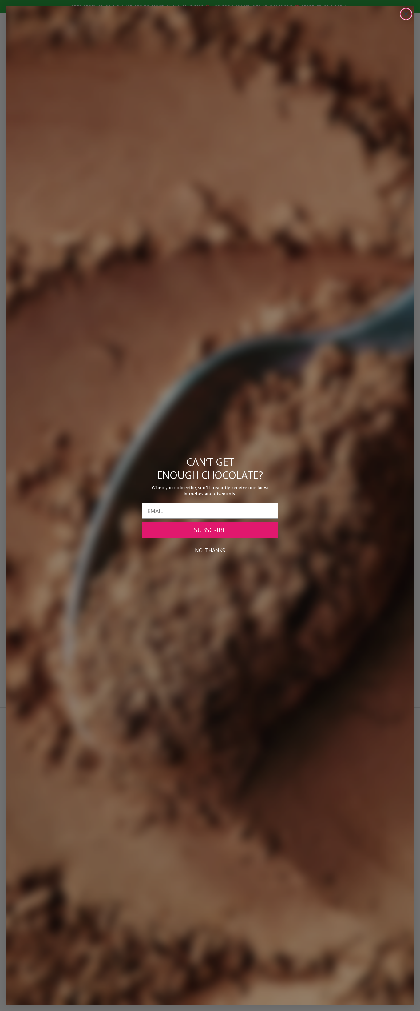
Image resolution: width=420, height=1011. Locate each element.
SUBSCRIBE (210, 530)
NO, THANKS (210, 550)
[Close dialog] (406, 14)
